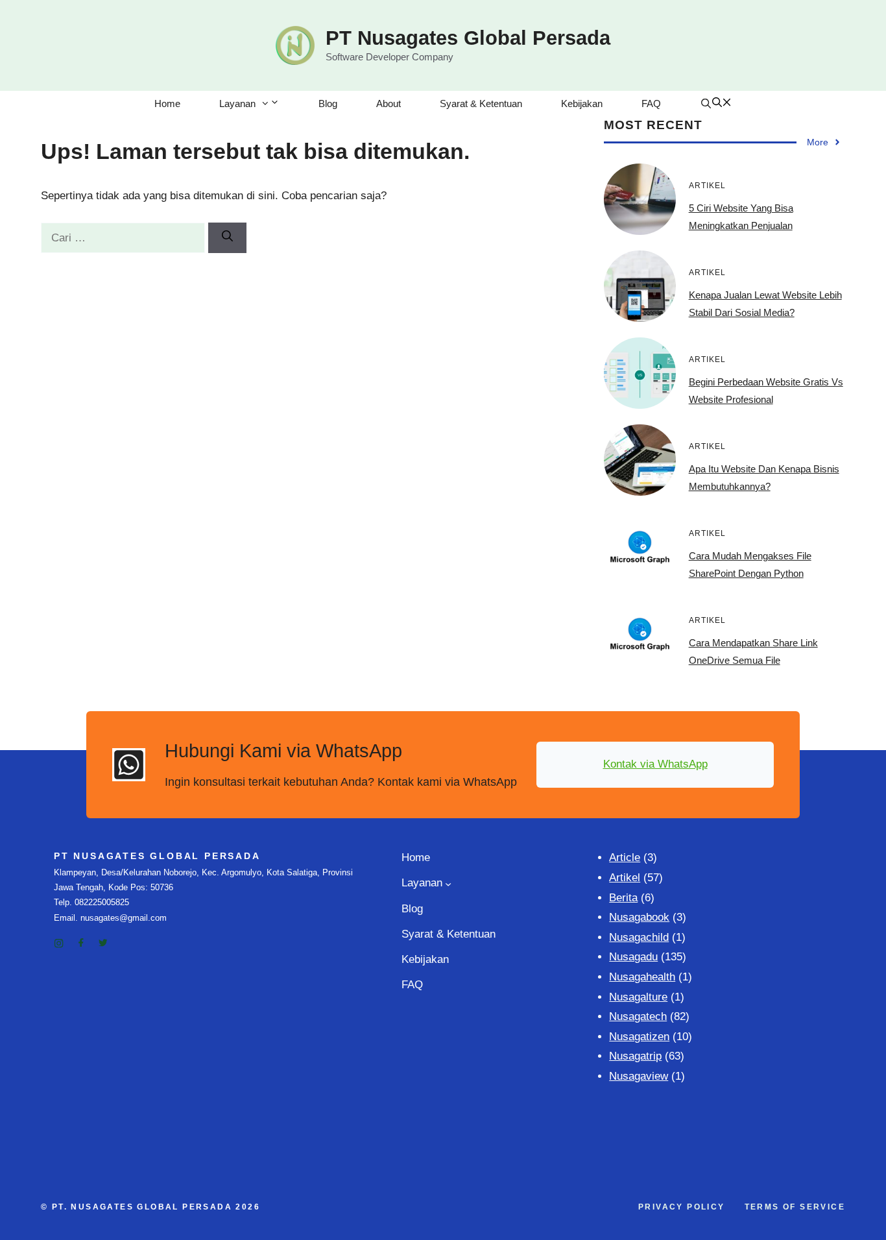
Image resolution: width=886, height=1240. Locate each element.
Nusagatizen (639, 1036)
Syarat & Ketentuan (481, 103)
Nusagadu (633, 957)
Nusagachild (639, 937)
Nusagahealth (642, 977)
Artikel (624, 877)
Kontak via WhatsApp (655, 764)
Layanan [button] (237, 103)
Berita (623, 898)
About (388, 103)
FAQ (651, 103)
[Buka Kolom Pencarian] (715, 104)
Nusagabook (639, 917)
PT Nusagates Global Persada (468, 38)
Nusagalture (638, 997)
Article (624, 857)
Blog (327, 103)
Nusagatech (638, 1016)
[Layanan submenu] (448, 884)
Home (167, 103)
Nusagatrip (635, 1056)
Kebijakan (582, 103)
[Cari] (227, 238)
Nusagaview (638, 1076)
